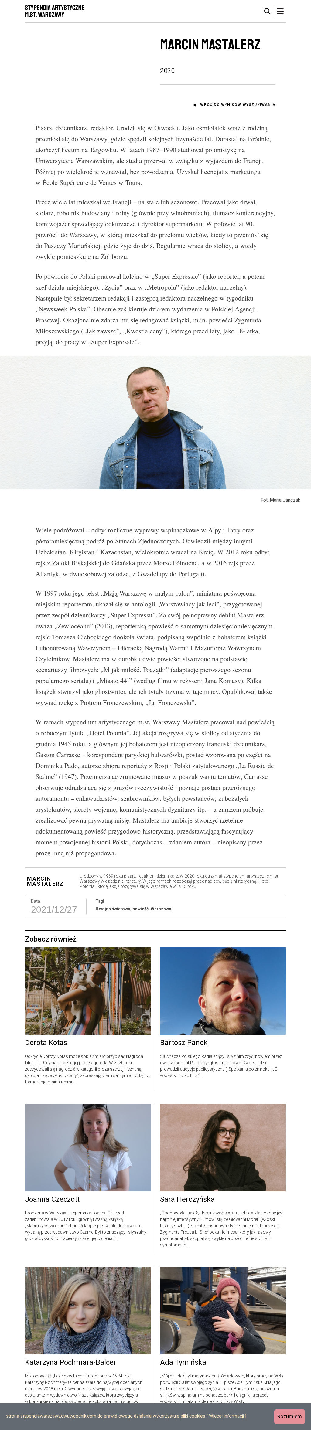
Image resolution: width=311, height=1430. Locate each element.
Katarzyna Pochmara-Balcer (70, 1363)
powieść (140, 908)
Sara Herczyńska (187, 1200)
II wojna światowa (113, 908)
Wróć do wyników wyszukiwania (237, 105)
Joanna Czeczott (52, 1200)
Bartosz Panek (184, 1043)
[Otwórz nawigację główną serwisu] (280, 11)
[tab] (267, 11)
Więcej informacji (226, 1416)
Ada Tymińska (183, 1363)
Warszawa (161, 908)
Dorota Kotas (46, 1043)
